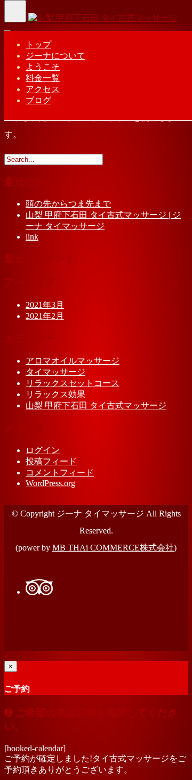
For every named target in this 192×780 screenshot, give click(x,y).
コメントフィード (60, 472)
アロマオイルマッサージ (72, 360)
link (32, 236)
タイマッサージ (55, 371)
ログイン (43, 450)
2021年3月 (45, 304)
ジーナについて (55, 55)
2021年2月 (45, 316)
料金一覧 (43, 78)
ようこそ (43, 66)
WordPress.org (50, 483)
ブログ (38, 100)
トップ (38, 44)
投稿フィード (51, 461)
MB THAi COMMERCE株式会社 (113, 547)
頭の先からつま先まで (68, 203)
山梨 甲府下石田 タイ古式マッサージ (96, 405)
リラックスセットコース (72, 383)
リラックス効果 (55, 394)
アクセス (43, 89)
